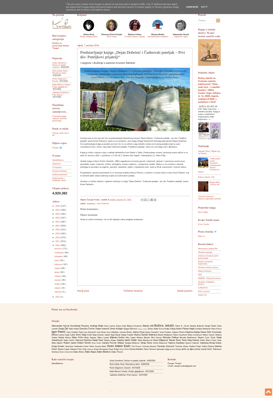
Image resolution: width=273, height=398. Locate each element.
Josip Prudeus (165, 332)
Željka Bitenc (79, 352)
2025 (57, 210)
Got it (204, 7)
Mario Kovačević (180, 335)
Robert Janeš (70, 343)
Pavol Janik (216, 340)
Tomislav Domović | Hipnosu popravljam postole (209, 197)
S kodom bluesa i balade (135, 37)
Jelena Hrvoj (139, 332)
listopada (58, 256)
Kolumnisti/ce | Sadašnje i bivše (59, 179)
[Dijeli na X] (148, 199)
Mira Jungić (131, 337)
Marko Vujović (209, 335)
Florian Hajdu (188, 328)
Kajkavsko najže (181, 37)
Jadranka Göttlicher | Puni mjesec (60, 94)
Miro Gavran (157, 337)
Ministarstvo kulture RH (207, 249)
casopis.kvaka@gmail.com (185, 366)
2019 (57, 233)
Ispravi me (202, 295)
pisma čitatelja (176, 349)
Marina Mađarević (165, 335)
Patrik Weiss (206, 340)
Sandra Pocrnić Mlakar (113, 343)
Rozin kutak (112, 37)
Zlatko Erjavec (88, 349)
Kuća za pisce (204, 291)
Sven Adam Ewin (119, 346)
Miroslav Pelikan (171, 337)
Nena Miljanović (161, 340)
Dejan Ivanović (103, 328)
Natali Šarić (98, 340)
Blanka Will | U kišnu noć (215, 183)
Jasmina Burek (126, 332)
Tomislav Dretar (182, 346)
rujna (56, 260)
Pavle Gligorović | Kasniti (120, 368)
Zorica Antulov (137, 349)
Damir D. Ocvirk (182, 326)
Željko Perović (117, 352)
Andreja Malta (97, 326)
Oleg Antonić (193, 340)
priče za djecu (188, 349)
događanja (91, 203)
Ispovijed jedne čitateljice (157, 37)
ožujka (57, 284)
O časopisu (57, 167)
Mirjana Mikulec (144, 337)
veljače (57, 288)
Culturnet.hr (203, 288)
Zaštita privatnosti (59, 174)
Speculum (69, 346)
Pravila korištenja (59, 171)
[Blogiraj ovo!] (145, 199)
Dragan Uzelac (143, 329)
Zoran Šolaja (114, 349)
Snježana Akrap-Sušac (211, 343)
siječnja (57, 292)
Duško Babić (153, 329)
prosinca (58, 249)
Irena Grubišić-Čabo (75, 332)
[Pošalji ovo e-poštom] (142, 199)
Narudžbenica (58, 160)
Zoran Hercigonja (101, 349)
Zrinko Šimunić (150, 349)
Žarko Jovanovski (66, 352)
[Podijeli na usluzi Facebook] (151, 199)
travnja (57, 280)
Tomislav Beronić (149, 346)
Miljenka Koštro (118, 337)
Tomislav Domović (166, 346)
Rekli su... (202, 236)
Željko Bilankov (104, 352)
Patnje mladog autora (88, 37)
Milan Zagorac (91, 337)
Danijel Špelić (211, 326)
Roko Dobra (97, 343)
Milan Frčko (78, 337)
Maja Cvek (87, 334)
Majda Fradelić (127, 335)
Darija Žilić (64, 328)
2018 (57, 237)
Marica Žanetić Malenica (146, 334)
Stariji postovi (184, 290)
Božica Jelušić (164, 325)
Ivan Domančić (90, 332)
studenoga (59, 253)
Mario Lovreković (195, 335)
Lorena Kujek (64, 335)
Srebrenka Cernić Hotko (84, 346)
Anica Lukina (110, 326)
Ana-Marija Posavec (80, 326)
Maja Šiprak (116, 335)
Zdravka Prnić (76, 349)
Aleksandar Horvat (61, 326)
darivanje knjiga (163, 349)
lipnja (56, 272)
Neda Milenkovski (145, 340)
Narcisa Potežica (84, 340)
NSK (200, 275)
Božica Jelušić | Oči (206, 177)
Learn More (192, 7)
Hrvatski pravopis (205, 252)
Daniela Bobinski (197, 326)
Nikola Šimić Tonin (178, 340)
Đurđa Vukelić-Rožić (204, 349)
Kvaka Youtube (203, 224)
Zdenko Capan (64, 349)
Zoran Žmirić (124, 349)
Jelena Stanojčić (152, 332)
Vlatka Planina (208, 346)
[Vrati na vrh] (268, 392)
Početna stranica (133, 290)
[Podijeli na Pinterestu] (155, 199)
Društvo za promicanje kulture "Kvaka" (60, 45)
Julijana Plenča (178, 332)
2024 (57, 214)
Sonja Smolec (58, 346)
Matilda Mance (65, 337)
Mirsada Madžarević (189, 337)
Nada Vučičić (70, 340)
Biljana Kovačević (135, 326)
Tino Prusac (136, 346)
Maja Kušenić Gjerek (102, 335)
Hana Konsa (216, 329)
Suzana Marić (101, 346)
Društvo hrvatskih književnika (205, 263)
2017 (57, 241)
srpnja (57, 268)
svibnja (57, 276)
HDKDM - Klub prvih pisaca (209, 278)
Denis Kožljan (116, 328)
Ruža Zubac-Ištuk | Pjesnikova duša (60, 72)
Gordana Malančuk (203, 329)
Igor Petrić (59, 331)
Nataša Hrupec (110, 340)
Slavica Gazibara (176, 343)
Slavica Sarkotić (192, 343)
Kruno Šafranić (103, 203)
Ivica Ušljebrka (112, 332)
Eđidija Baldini (176, 329)
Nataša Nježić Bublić (127, 340)
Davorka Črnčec (87, 328)
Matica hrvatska (204, 271)
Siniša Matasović (160, 343)
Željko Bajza (91, 352)
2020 (57, 229)
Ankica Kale (121, 326)
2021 (57, 226)
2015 (57, 297)
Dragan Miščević (130, 329)
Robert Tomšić (84, 343)
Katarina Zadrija (192, 332)
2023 (57, 218)
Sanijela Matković (133, 343)
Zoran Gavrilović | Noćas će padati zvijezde (59, 65)
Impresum (56, 164)
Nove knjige (203, 212)
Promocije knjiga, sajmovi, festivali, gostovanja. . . (59, 118)
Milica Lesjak (104, 337)
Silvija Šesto (146, 343)
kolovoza (58, 264)
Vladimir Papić (195, 346)
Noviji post (83, 290)
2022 (57, 222)
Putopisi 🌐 (57, 148)
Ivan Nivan (101, 332)
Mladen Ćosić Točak (207, 337)
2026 (57, 206)
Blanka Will (148, 326)
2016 (57, 245)
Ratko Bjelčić (58, 343)
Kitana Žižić (206, 332)
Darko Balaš (74, 329)
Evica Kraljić (164, 329)
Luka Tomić (76, 334)
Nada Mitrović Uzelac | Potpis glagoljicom (61, 86)
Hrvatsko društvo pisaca (208, 267)
